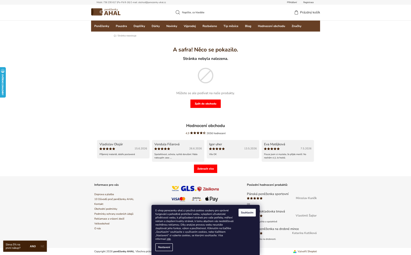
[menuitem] (101, 26)
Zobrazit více (205, 169)
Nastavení (164, 247)
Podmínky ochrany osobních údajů (113, 214)
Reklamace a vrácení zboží (109, 219)
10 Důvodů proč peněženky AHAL (114, 199)
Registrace (308, 2)
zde (169, 239)
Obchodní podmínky (105, 209)
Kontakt (98, 204)
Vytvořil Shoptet (307, 251)
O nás (97, 228)
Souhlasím (247, 212)
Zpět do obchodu (205, 103)
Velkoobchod (101, 223)
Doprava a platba (104, 194)
